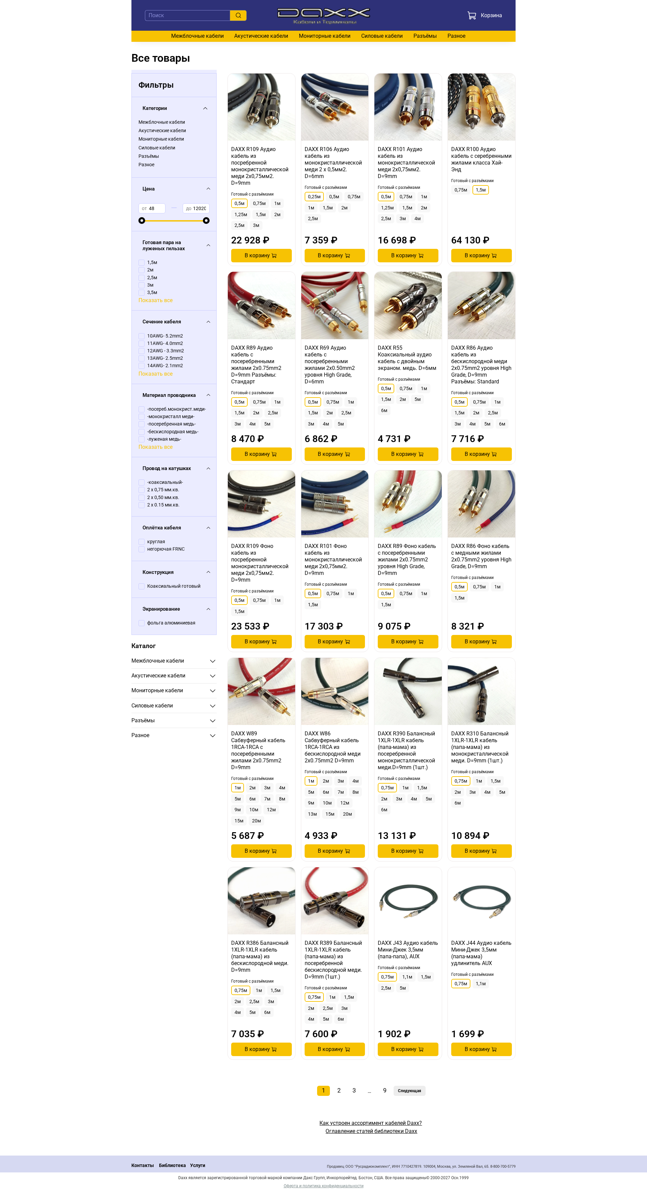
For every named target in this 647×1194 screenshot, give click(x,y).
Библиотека (172, 1165)
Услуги (197, 1165)
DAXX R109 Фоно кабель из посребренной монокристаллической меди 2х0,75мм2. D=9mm (259, 563)
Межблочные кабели (197, 36)
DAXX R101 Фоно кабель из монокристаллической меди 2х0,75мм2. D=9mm (333, 559)
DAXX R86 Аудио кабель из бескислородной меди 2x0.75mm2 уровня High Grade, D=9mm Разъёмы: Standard (481, 365)
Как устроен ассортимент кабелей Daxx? (370, 1123)
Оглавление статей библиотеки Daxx (371, 1131)
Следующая (409, 1090)
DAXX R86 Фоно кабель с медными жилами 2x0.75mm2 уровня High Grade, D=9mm (481, 556)
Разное (456, 36)
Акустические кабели (261, 36)
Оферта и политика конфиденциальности (324, 1186)
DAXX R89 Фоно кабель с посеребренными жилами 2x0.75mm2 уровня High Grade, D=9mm (407, 559)
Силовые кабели (382, 36)
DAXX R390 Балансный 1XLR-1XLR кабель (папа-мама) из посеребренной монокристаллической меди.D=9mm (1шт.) (406, 750)
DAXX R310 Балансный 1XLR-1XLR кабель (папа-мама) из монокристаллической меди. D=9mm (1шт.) (480, 747)
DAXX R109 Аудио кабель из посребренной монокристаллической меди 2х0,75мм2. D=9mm (259, 166)
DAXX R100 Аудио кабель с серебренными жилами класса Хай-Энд (481, 159)
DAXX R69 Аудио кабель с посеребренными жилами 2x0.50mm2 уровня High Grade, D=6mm (330, 365)
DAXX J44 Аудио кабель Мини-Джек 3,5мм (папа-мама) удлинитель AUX (481, 953)
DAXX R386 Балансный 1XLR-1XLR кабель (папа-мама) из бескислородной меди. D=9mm (259, 956)
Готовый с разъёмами (252, 194)
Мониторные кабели (324, 36)
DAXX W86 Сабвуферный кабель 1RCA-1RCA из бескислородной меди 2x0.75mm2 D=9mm (333, 747)
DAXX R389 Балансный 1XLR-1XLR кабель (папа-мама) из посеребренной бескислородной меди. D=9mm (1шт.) (333, 960)
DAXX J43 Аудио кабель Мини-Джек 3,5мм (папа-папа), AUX (408, 950)
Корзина (491, 15)
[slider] (142, 220)
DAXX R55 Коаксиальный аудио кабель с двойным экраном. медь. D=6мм (407, 358)
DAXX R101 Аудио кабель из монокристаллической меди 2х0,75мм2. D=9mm (406, 162)
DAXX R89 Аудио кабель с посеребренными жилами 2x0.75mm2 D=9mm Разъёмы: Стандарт (256, 365)
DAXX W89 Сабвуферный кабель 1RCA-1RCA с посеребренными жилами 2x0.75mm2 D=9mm (258, 750)
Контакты (142, 1165)
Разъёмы (425, 36)
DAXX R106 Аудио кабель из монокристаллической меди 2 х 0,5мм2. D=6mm (333, 162)
